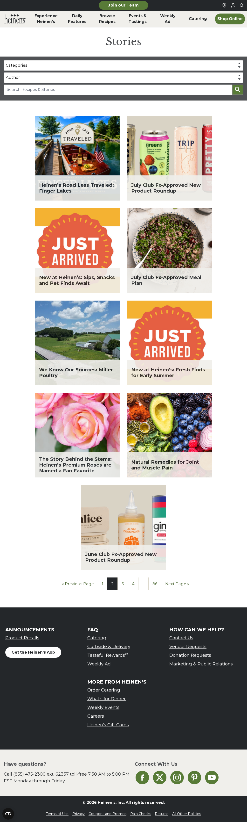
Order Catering (103, 690)
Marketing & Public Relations (201, 664)
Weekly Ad (99, 664)
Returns (161, 814)
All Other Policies (186, 814)
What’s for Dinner (106, 698)
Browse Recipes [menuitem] (107, 19)
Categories (16, 65)
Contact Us (181, 638)
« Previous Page (78, 583)
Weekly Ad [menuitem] (167, 19)
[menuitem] (15, 19)
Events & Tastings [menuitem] (138, 19)
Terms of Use (57, 814)
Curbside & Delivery (108, 646)
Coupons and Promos (107, 814)
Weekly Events (103, 707)
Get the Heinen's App (33, 652)
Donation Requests (190, 655)
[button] (237, 90)
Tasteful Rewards (107, 655)
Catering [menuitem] (198, 18)
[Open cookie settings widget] (8, 814)
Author (13, 77)
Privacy (78, 814)
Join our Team (123, 5)
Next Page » (177, 583)
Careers (95, 716)
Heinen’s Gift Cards (108, 725)
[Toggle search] (241, 5)
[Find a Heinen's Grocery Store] (224, 5)
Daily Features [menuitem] (77, 19)
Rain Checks (140, 814)
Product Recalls (22, 638)
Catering (96, 638)
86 (154, 583)
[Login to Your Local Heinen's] (233, 5)
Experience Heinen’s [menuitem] (46, 19)
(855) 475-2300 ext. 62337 (41, 774)
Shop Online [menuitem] (230, 18)
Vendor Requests (187, 646)
